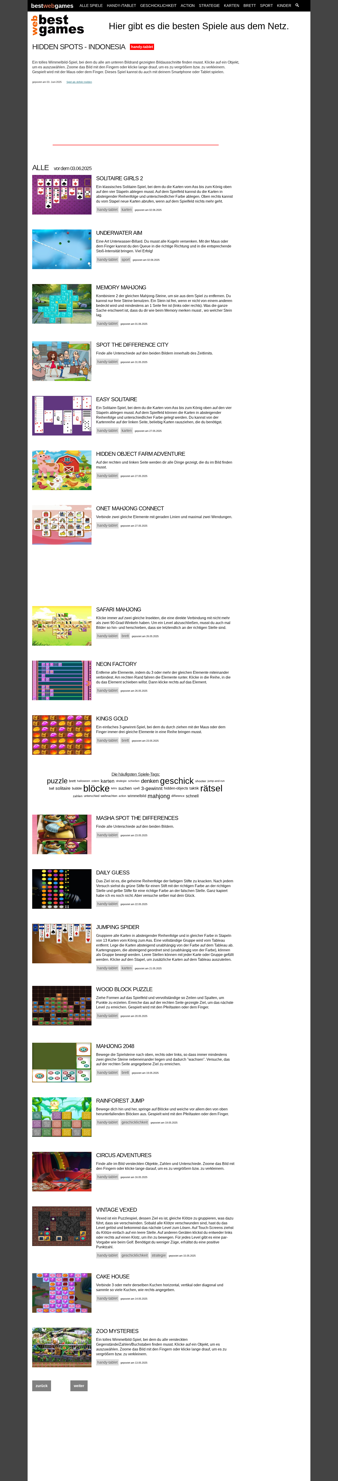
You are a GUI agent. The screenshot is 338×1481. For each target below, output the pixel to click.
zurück (42, 1386)
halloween (83, 781)
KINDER (284, 6)
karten (108, 781)
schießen (134, 781)
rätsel (211, 788)
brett (72, 781)
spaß (136, 788)
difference (177, 796)
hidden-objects (176, 788)
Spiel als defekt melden (79, 82)
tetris (114, 788)
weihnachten (109, 796)
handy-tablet (142, 47)
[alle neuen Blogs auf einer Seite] (297, 6)
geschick (177, 781)
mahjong (159, 796)
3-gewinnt (152, 788)
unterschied (91, 796)
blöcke (96, 788)
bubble (77, 788)
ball (51, 788)
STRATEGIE (209, 6)
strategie (121, 781)
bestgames (52, 5)
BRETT (249, 6)
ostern (95, 781)
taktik (194, 788)
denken (150, 781)
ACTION (188, 6)
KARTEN (231, 6)
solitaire (63, 788)
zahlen (78, 796)
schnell (192, 796)
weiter (79, 1386)
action (122, 796)
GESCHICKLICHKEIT (158, 6)
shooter (200, 781)
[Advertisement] (275, 112)
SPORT (266, 6)
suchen (125, 788)
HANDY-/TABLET (121, 6)
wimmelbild (137, 796)
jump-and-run (216, 781)
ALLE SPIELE (91, 6)
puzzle (57, 781)
